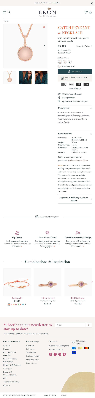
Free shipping (75, 89)
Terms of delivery (50, 395)
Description (64, 108)
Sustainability (32, 359)
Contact (6, 345)
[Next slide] (44, 45)
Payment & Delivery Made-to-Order (74, 199)
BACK (7, 21)
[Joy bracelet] (17, 287)
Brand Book (31, 363)
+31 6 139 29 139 (56, 349)
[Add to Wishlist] (44, 27)
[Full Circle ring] (47, 286)
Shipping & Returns (12, 365)
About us (30, 345)
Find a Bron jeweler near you (76, 78)
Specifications (65, 133)
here (43, 3)
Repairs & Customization (9, 373)
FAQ (5, 378)
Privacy (6, 385)
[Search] (9, 12)
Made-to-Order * (84, 46)
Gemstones (31, 352)
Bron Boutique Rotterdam (9, 360)
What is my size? (67, 66)
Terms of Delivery (11, 382)
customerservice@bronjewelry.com (65, 346)
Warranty (7, 368)
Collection (30, 349)
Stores (6, 349)
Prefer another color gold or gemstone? (73, 158)
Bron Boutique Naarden (9, 353)
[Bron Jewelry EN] (47, 12)
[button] (4, 12)
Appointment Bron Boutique (74, 101)
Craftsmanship (33, 356)
